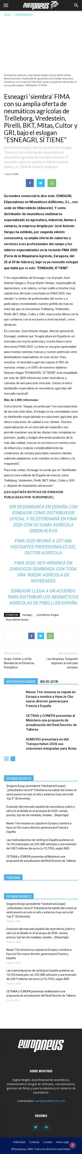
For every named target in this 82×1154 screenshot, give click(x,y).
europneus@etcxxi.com (50, 1101)
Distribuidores (24, 14)
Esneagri (27, 614)
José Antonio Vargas (48, 614)
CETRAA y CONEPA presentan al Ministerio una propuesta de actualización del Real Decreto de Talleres (41, 858)
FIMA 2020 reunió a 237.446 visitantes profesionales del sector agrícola (43, 546)
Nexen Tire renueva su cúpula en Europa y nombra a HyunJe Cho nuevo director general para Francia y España (38, 827)
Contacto (34, 1142)
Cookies (47, 1142)
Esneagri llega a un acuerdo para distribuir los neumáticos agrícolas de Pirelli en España (43, 596)
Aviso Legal (62, 1142)
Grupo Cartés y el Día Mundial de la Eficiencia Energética (19, 663)
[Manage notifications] (72, 1145)
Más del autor (49, 681)
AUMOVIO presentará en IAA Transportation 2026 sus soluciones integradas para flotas (51, 743)
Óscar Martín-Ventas (17, 619)
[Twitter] (36, 1127)
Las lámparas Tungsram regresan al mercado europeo (62, 663)
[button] (76, 5)
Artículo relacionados (20, 681)
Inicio (7, 14)
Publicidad (19, 1142)
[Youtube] (46, 1127)
